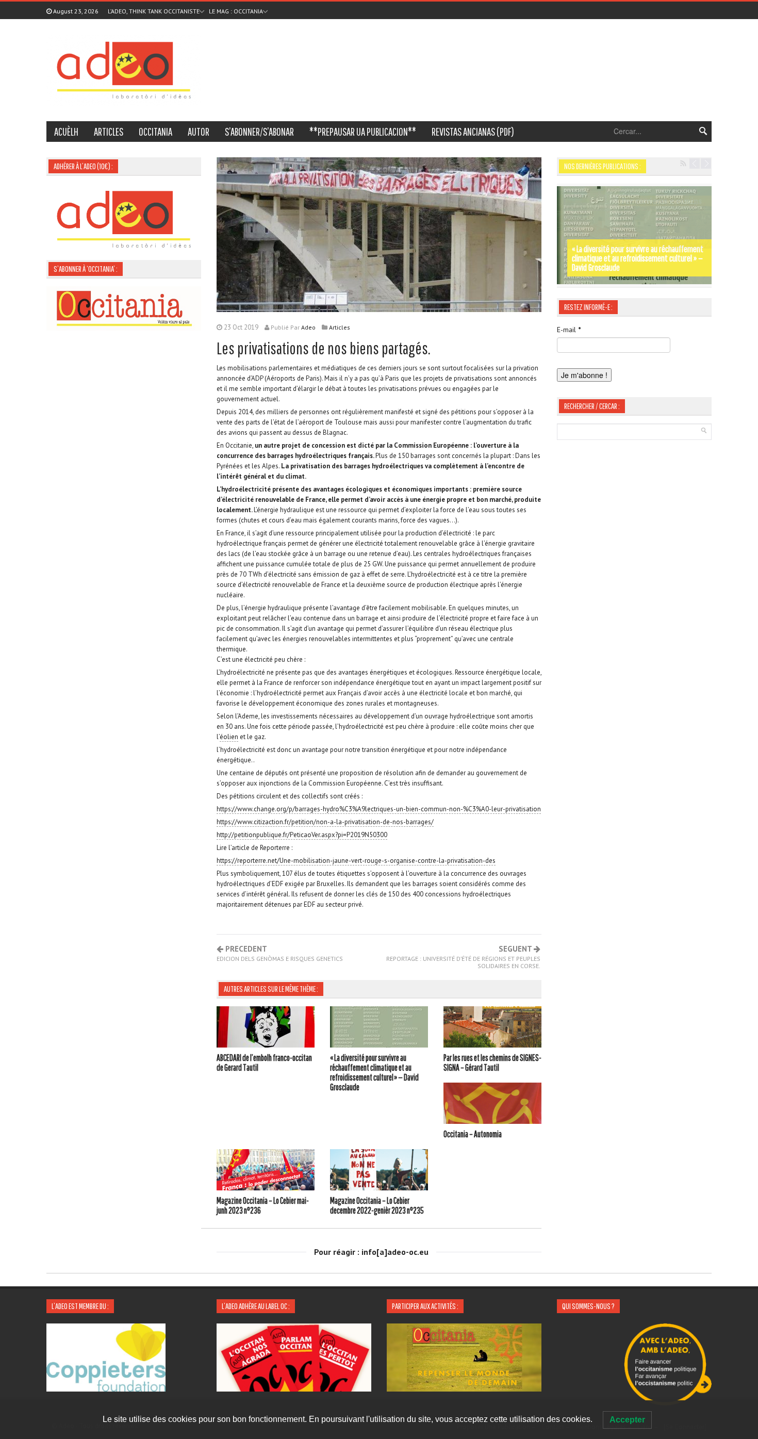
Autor (198, 131)
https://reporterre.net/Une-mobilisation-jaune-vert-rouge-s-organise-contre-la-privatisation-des (356, 860)
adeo (308, 327)
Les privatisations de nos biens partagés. (324, 347)
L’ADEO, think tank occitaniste (154, 11)
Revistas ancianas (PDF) (473, 131)
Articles (108, 131)
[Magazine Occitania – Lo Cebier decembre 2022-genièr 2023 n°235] (379, 1171)
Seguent (463, 957)
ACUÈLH (66, 131)
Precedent (280, 953)
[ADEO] (123, 69)
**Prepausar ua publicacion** (362, 131)
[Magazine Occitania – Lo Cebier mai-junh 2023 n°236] (266, 1171)
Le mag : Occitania (236, 11)
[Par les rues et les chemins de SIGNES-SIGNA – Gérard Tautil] (492, 1028)
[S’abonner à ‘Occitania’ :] (123, 307)
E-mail (569, 329)
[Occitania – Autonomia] (492, 1104)
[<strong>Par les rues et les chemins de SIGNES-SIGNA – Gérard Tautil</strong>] (634, 235)
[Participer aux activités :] (464, 1356)
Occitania (155, 131)
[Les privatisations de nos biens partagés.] (379, 233)
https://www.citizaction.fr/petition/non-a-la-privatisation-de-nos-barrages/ (325, 821)
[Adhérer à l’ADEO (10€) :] (123, 218)
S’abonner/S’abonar (259, 131)
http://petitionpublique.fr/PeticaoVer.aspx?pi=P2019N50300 (302, 834)
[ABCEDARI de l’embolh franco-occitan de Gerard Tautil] (266, 1028)
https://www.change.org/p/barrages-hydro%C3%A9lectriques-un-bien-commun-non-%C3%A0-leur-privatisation (379, 809)
